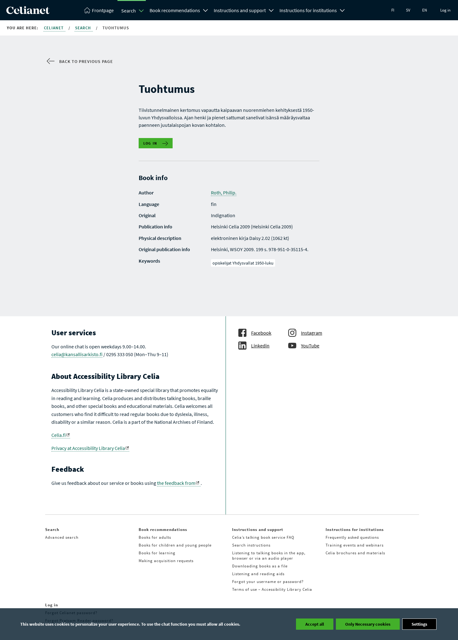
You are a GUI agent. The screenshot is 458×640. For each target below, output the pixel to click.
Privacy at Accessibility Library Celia (88, 448)
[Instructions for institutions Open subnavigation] (342, 9)
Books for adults (155, 537)
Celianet (54, 28)
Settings (419, 624)
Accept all (314, 624)
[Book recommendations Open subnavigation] (205, 9)
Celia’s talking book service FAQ (263, 537)
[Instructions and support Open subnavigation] (271, 9)
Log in (445, 10)
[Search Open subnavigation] (141, 10)
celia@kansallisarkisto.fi (77, 354)
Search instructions (251, 545)
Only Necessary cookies (367, 624)
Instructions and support (240, 10)
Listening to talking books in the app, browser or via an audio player (268, 555)
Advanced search (62, 537)
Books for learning (157, 553)
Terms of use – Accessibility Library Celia (272, 589)
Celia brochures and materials (355, 553)
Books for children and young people (175, 545)
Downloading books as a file (260, 566)
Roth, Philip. (223, 192)
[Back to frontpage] (28, 12)
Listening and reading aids (258, 573)
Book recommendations (175, 10)
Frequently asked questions (352, 537)
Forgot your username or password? (268, 581)
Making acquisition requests (166, 560)
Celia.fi (58, 435)
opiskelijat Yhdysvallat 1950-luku (243, 263)
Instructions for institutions (308, 10)
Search (128, 10)
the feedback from (176, 483)
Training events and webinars (355, 545)
